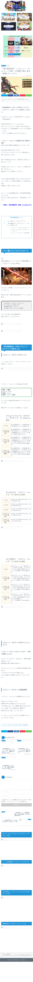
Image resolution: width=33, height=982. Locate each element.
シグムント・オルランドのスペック (20, 227)
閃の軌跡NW (25, 724)
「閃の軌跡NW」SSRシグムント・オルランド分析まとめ (18, 224)
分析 (15, 724)
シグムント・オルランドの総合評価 (20, 232)
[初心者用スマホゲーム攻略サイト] (16, 10)
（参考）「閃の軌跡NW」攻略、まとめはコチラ (17, 205)
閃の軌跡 (3, 65)
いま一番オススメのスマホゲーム (16, 221)
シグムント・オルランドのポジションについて (20, 230)
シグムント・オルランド (7, 724)
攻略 (19, 724)
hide (21, 217)
